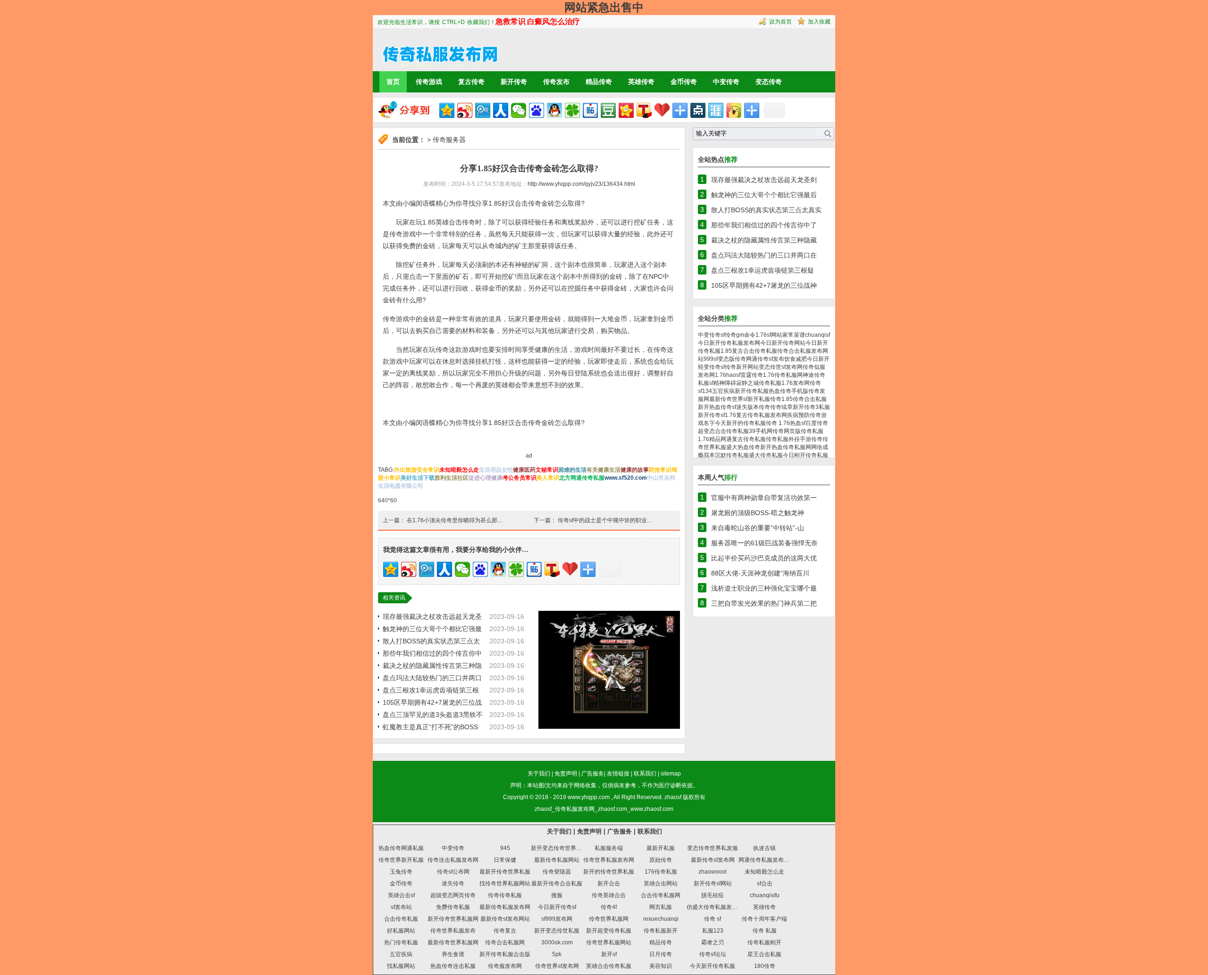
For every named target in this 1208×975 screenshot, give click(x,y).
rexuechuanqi (661, 919)
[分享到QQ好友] (554, 110)
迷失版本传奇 (753, 407)
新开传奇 (514, 81)
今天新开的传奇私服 (740, 423)
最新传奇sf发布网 (713, 860)
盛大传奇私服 (766, 455)
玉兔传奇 (401, 871)
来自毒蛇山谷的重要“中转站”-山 (757, 528)
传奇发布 (556, 81)
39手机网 (760, 431)
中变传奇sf (711, 335)
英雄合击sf (401, 895)
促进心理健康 (486, 478)
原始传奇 (660, 860)
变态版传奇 (732, 359)
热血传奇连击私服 (453, 966)
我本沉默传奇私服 (726, 455)
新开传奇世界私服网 (453, 919)
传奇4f (609, 907)
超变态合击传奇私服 (723, 431)
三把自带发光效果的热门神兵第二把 (764, 603)
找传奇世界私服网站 (504, 883)
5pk (557, 954)
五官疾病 (723, 391)
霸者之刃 (712, 942)
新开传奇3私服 (811, 407)
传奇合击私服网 (505, 942)
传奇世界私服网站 (608, 942)
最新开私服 (660, 848)
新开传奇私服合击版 (504, 954)
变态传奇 (768, 81)
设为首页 (780, 21)
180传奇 (764, 966)
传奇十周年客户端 (764, 919)
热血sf (797, 423)
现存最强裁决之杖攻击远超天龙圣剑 (764, 179)
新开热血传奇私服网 (785, 447)
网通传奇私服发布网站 (766, 860)
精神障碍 (724, 383)
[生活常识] (436, 49)
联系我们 (645, 773)
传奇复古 (505, 930)
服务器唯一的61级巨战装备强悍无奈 (764, 543)
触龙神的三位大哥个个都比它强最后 (764, 195)
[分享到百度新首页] (536, 110)
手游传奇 (811, 439)
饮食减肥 (795, 359)
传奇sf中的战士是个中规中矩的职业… (605, 520)
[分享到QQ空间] (446, 110)
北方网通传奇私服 (581, 478)
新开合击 (608, 883)
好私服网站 (401, 930)
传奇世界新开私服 (401, 860)
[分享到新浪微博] (464, 110)
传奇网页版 (786, 431)
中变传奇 (726, 81)
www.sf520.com (625, 478)
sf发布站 (401, 907)
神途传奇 (814, 375)
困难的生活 (572, 470)
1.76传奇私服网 (783, 375)
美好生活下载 (418, 478)
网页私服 (660, 907)
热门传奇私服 (401, 942)
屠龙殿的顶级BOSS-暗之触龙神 (757, 513)
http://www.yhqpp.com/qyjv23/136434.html (581, 184)
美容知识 (660, 966)
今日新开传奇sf (557, 907)
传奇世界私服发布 (453, 930)
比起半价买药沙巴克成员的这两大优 (764, 558)
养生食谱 (453, 954)
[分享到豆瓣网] (608, 110)
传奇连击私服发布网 (453, 860)
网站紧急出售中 (604, 7)
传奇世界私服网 (609, 919)
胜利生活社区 (452, 478)
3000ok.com (557, 942)
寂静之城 (747, 383)
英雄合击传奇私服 (608, 966)
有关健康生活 (604, 470)
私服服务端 (609, 848)
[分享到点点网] (697, 110)
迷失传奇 (453, 883)
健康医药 (524, 470)
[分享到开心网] (626, 110)
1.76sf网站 (768, 335)
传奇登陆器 (557, 871)
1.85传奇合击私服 (804, 399)
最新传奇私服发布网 (504, 907)
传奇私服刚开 (764, 942)
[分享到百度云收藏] (662, 110)
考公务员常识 (520, 478)
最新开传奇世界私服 (504, 871)
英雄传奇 (641, 81)
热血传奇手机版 (788, 391)
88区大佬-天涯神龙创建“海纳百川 (760, 573)
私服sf (705, 383)
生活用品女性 (496, 470)
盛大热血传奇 (743, 447)
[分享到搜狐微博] (644, 110)
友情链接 (618, 773)
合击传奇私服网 (660, 895)
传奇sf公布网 (453, 871)
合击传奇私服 (401, 919)
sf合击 (764, 883)
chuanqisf (817, 335)
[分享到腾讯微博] (482, 110)
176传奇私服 (661, 871)
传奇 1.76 (778, 423)
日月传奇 (660, 954)
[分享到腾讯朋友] (572, 110)
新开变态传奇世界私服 (559, 848)
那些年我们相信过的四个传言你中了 (764, 225)
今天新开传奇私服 (712, 966)
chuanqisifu (765, 895)
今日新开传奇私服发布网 (729, 343)
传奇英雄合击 (609, 895)
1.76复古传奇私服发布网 (756, 415)
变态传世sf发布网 (781, 367)
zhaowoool (712, 871)
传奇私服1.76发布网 (784, 383)
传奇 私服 (765, 930)
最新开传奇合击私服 (556, 883)
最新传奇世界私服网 (453, 942)
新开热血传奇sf (717, 407)
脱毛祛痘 (712, 895)
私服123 (712, 930)
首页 (393, 81)
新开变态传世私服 (556, 930)
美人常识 (548, 478)
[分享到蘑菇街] (733, 110)
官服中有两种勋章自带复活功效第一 (764, 497)
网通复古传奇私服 (743, 439)
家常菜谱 (793, 335)
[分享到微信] (518, 110)
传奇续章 (781, 407)
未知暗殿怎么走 (459, 470)
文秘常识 (547, 470)
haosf (733, 375)
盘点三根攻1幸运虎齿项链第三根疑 (762, 270)
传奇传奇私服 (505, 895)
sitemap (671, 773)
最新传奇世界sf (728, 399)
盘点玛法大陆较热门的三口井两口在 (764, 255)
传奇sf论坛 (712, 954)
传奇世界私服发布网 (608, 860)
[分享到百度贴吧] (590, 110)
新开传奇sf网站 (713, 883)
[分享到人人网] (500, 110)
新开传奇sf (711, 415)
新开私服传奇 (764, 399)
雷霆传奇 (751, 375)
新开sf (609, 954)
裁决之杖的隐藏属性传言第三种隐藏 (764, 240)
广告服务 (592, 773)
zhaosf (672, 797)
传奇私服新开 (661, 930)
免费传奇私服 (453, 907)
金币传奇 (684, 81)
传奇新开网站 (742, 367)
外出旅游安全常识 (416, 470)
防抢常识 (660, 470)
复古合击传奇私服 (754, 351)
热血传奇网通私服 (401, 848)
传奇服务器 (449, 139)
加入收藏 (819, 21)
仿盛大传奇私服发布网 (715, 907)
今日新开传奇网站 (782, 343)
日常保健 (505, 860)
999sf (711, 359)
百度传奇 (816, 423)
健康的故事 (635, 470)
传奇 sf (712, 919)
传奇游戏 (429, 81)
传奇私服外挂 (783, 439)
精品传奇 (599, 81)
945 (505, 848)
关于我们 (539, 773)
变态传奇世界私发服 (712, 848)
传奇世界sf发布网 (557, 966)
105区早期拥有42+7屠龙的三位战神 (764, 285)
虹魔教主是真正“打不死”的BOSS (430, 727)
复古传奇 (471, 81)
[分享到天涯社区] (715, 110)
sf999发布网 (556, 919)
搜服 (556, 895)
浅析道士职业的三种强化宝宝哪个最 (764, 588)
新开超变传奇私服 (608, 930)
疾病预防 (798, 415)
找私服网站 (401, 966)
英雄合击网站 (661, 883)
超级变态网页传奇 (453, 895)
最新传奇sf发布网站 (505, 919)
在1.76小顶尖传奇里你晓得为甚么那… (455, 520)
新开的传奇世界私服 (608, 871)
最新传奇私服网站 (556, 860)
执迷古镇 (764, 848)
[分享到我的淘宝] (680, 110)
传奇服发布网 (505, 966)
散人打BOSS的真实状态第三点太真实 (766, 210)
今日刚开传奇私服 (805, 455)
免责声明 (565, 773)
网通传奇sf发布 (765, 359)
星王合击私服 (764, 954)
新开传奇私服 (752, 391)
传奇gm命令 (740, 335)
